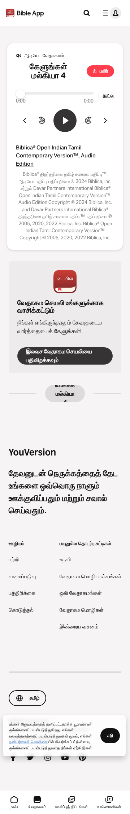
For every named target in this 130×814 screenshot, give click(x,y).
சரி (110, 735)
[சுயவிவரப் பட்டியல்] (110, 13)
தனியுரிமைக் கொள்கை (28, 741)
